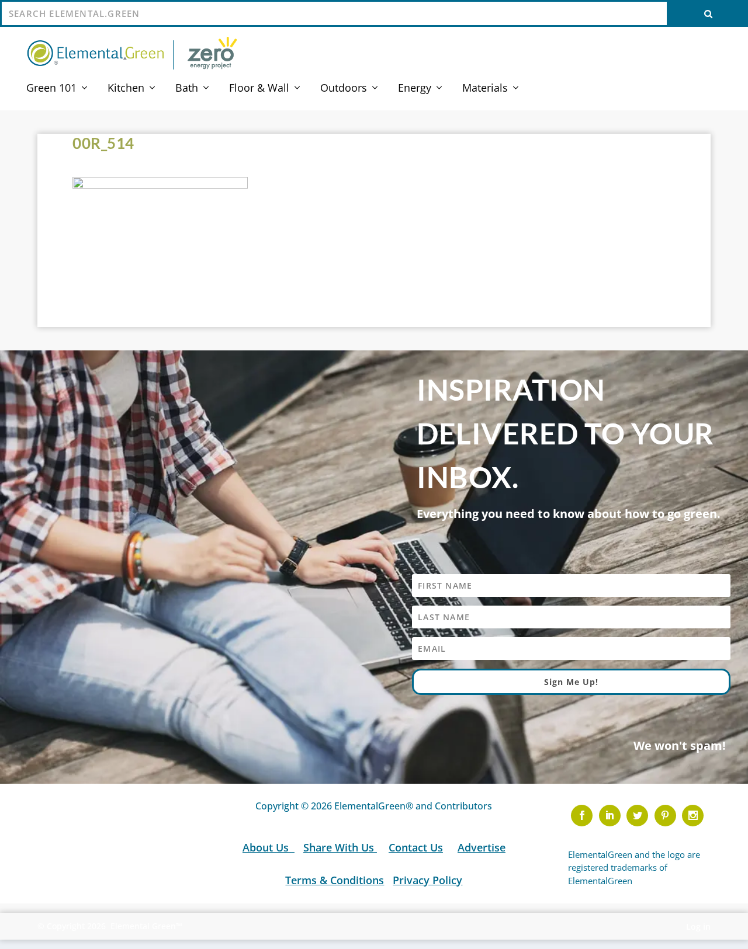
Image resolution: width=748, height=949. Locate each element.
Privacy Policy (427, 880)
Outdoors (343, 89)
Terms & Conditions (334, 880)
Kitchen (126, 89)
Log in (698, 926)
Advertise (481, 847)
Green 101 (51, 89)
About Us (267, 847)
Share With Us (340, 847)
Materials (485, 89)
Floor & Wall (259, 89)
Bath (186, 89)
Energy (414, 89)
